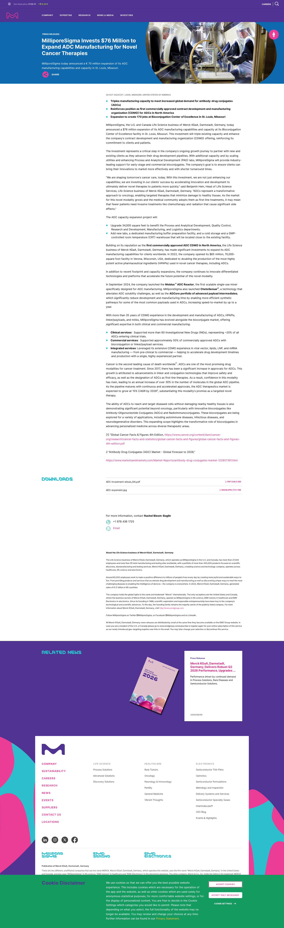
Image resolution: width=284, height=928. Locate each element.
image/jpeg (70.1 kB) (231, 490)
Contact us (51, 814)
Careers (48, 778)
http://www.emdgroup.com (171, 608)
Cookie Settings (223, 903)
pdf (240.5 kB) (234, 482)
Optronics (201, 775)
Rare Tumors (151, 769)
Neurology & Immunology (158, 781)
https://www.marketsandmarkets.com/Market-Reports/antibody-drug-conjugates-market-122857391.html (172, 460)
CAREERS (266, 4)
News (46, 793)
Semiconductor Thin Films (210, 769)
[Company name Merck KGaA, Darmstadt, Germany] (12, 15)
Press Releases (50, 34)
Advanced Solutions (104, 775)
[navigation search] (277, 4)
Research (85, 15)
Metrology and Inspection (209, 787)
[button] (10, 4)
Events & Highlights (206, 818)
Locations (50, 821)
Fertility (148, 787)
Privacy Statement (167, 918)
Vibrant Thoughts (153, 800)
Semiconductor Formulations (211, 781)
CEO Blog (201, 812)
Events (47, 800)
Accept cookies (225, 884)
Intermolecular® (204, 806)
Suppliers (49, 807)
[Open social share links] (45, 74)
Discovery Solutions (103, 781)
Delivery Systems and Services (212, 794)
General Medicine (153, 794)
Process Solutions (102, 769)
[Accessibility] (274, 34)
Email (116, 528)
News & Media (105, 15)
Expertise (66, 15)
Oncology (149, 775)
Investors (126, 15)
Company (47, 15)
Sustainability (54, 771)
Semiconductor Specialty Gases (213, 800)
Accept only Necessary (225, 895)
